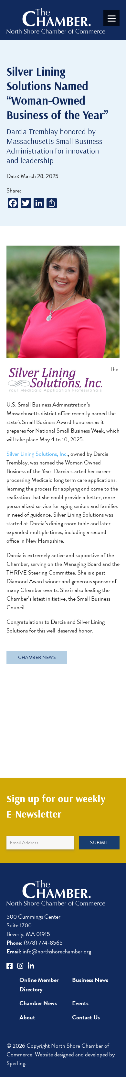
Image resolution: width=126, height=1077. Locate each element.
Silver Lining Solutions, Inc (36, 453)
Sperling (15, 1063)
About (27, 1017)
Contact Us (86, 1017)
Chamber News (37, 657)
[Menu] (111, 18)
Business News (90, 980)
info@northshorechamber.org (48, 951)
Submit (99, 842)
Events (80, 1003)
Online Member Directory (38, 984)
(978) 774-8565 (34, 942)
